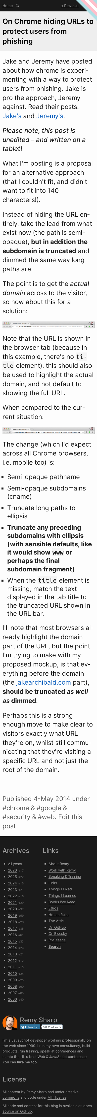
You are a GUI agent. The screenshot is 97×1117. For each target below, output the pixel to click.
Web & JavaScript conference (62, 1056)
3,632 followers (52, 1027)
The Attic (56, 921)
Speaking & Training (64, 876)
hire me (23, 1062)
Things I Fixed (60, 889)
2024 (12, 883)
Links (52, 883)
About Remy (58, 864)
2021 (12, 902)
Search (17, 5)
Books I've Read (61, 902)
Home (7, 5)
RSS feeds (57, 940)
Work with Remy (62, 870)
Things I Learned (62, 895)
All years (15, 864)
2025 (12, 876)
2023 (12, 889)
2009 (12, 980)
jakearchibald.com (43, 682)
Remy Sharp (36, 1092)
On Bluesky (57, 933)
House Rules (58, 914)
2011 (12, 967)
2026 (12, 870)
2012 (12, 960)
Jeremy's (49, 116)
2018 (12, 922)
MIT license (57, 1097)
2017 (12, 928)
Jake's (11, 116)
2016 (12, 935)
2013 (12, 954)
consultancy (70, 1046)
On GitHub (57, 927)
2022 (12, 896)
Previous (71, 5)
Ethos (53, 908)
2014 (12, 947)
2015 (12, 941)
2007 (12, 993)
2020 (12, 909)
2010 (12, 973)
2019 (12, 915)
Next (88, 5)
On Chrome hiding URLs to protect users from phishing (48, 31)
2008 (12, 986)
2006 (12, 999)
